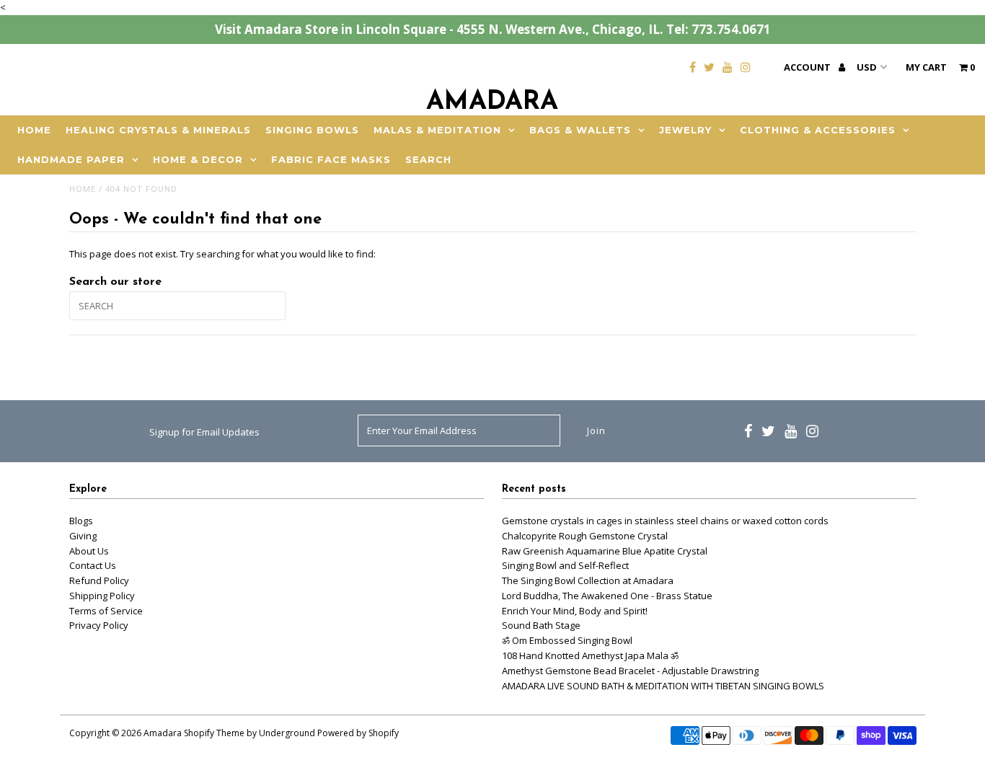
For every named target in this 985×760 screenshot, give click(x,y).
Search (428, 159)
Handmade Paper (71, 159)
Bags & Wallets (580, 130)
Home (34, 130)
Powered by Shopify (358, 733)
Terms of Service (106, 610)
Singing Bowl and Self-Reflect (565, 565)
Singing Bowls (312, 130)
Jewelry (685, 130)
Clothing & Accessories (818, 130)
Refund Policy (99, 580)
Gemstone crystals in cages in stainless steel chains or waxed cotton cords (665, 520)
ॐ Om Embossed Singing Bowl (567, 640)
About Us (89, 550)
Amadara (492, 102)
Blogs (81, 520)
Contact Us (92, 565)
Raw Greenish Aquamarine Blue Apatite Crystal (604, 550)
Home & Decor (198, 159)
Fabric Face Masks (331, 159)
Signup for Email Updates (204, 431)
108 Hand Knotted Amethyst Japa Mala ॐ (590, 655)
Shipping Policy (102, 595)
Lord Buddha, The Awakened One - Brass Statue (607, 595)
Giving (83, 535)
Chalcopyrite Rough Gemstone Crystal (585, 535)
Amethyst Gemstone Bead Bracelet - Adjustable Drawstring (630, 670)
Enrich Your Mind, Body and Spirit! (575, 610)
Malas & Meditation (437, 130)
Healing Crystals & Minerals (158, 130)
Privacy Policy (98, 625)
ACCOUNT (808, 67)
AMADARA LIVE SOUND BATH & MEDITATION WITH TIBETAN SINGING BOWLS (663, 685)
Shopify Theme (214, 733)
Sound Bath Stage (541, 625)
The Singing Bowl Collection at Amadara (587, 580)
